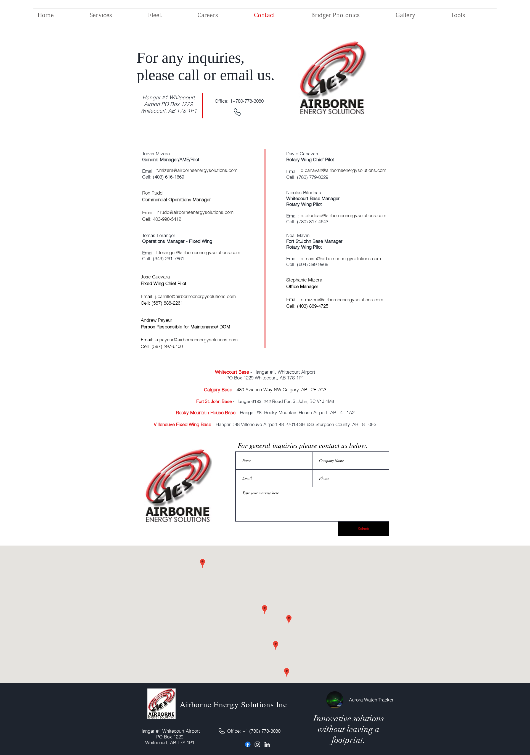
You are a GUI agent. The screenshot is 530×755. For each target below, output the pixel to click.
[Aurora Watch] (334, 699)
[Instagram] (257, 744)
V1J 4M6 (325, 401)
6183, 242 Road (267, 401)
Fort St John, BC (300, 401)
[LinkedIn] (267, 744)
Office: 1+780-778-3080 (239, 101)
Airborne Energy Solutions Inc (233, 704)
